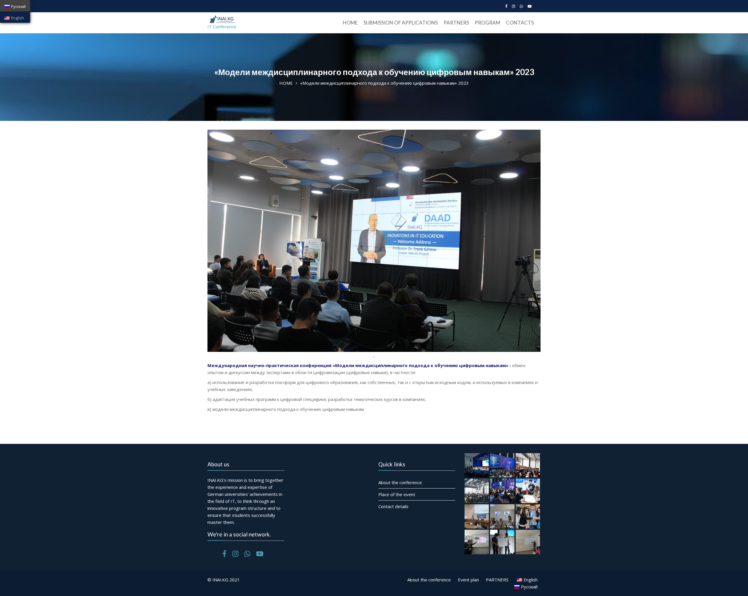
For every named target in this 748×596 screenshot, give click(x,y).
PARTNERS (456, 23)
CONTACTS (520, 23)
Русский (18, 6)
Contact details (393, 506)
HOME (350, 23)
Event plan (468, 580)
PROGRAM (487, 23)
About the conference (400, 482)
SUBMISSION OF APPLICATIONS (400, 23)
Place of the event (396, 494)
